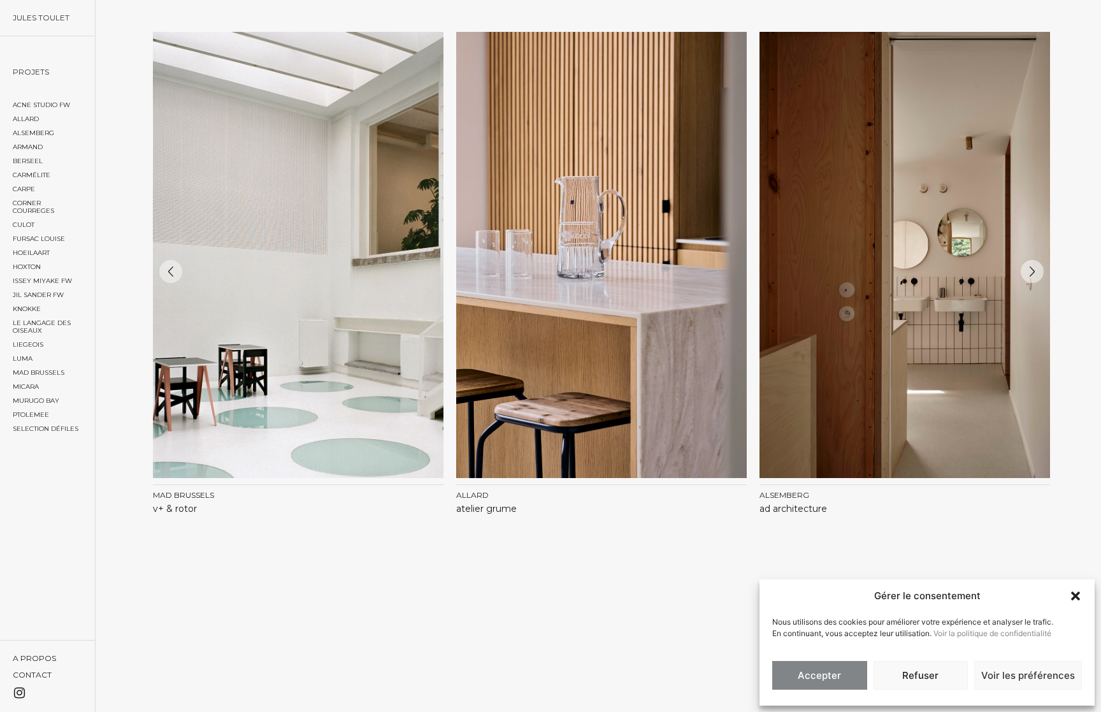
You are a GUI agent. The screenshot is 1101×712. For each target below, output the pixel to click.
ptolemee (31, 414)
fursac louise (39, 239)
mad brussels (38, 372)
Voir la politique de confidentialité (992, 633)
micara (26, 386)
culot (23, 225)
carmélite (31, 175)
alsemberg (33, 133)
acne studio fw (41, 105)
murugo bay (36, 400)
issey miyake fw (42, 281)
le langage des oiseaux (42, 327)
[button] (1075, 596)
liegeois (28, 344)
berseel (28, 161)
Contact (32, 674)
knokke (27, 309)
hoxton (27, 267)
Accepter (819, 675)
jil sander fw (38, 295)
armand (28, 147)
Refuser (920, 675)
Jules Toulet (41, 17)
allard (26, 119)
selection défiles (45, 429)
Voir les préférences (1028, 675)
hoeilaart (31, 253)
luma (22, 358)
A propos (34, 658)
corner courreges (33, 207)
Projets (31, 71)
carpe (24, 189)
